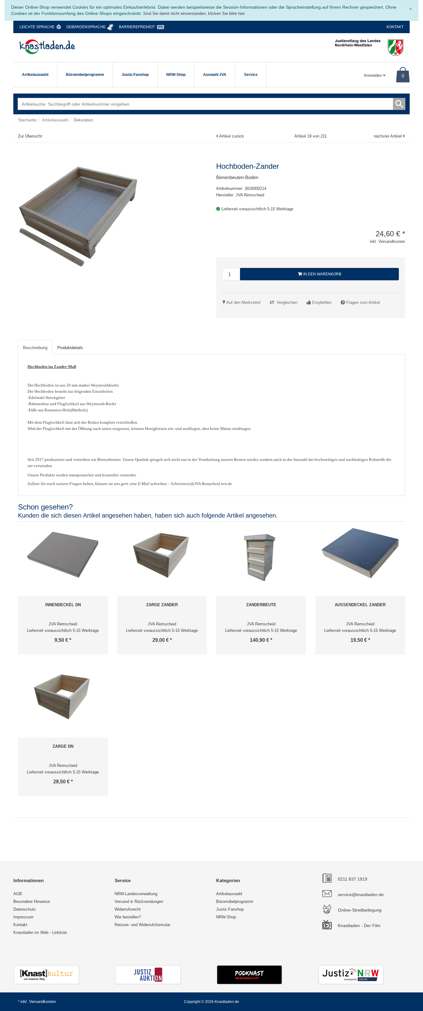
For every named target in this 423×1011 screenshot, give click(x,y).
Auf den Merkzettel (243, 302)
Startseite (27, 119)
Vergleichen (287, 302)
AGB (17, 893)
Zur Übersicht (30, 136)
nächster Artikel (388, 136)
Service (251, 74)
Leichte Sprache (37, 27)
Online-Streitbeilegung (360, 910)
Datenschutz (24, 909)
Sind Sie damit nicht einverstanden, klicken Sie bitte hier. (194, 13)
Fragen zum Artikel (363, 302)
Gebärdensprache (86, 27)
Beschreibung (35, 347)
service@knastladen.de (361, 894)
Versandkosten (42, 1001)
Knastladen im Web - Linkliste (40, 932)
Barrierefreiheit (137, 27)
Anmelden (373, 75)
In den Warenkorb (321, 274)
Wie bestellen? (128, 917)
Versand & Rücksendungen (139, 901)
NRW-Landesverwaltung (136, 893)
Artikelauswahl (35, 74)
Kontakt (394, 27)
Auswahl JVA (214, 74)
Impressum (23, 917)
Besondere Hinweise (31, 901)
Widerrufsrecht (128, 909)
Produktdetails (70, 347)
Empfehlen (321, 302)
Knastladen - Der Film (359, 925)
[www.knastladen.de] (47, 46)
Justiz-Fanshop (135, 74)
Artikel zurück (231, 136)
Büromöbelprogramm (85, 74)
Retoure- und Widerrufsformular (142, 924)
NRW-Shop (175, 74)
